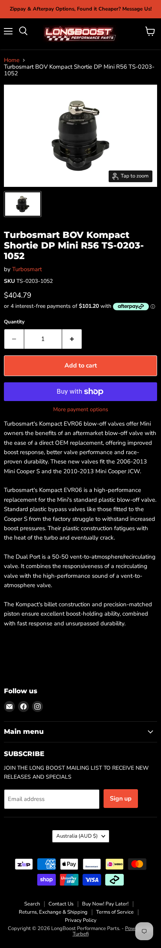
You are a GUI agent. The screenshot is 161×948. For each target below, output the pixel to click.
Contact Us (60, 903)
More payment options (80, 410)
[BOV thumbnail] (22, 204)
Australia (77, 836)
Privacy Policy (81, 920)
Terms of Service (115, 912)
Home (12, 60)
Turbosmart (27, 269)
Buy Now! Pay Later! (105, 903)
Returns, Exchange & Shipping (53, 912)
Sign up (121, 798)
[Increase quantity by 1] (72, 339)
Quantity (14, 322)
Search (32, 903)
